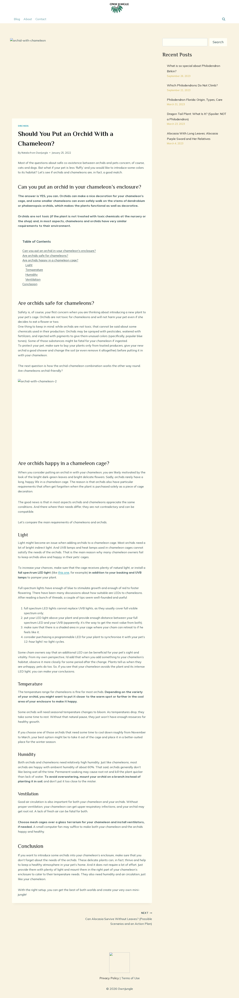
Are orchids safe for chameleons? (45, 255)
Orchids (23, 126)
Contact (40, 19)
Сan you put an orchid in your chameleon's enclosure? (59, 251)
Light (28, 265)
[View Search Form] (223, 19)
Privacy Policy (109, 978)
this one (63, 572)
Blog (17, 19)
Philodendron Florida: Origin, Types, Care (194, 99)
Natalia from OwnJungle (34, 152)
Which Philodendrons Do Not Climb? (192, 85)
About (28, 19)
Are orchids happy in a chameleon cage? (50, 260)
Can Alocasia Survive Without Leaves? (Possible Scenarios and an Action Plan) (118, 918)
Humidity (31, 274)
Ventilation (33, 279)
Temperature (34, 270)
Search (218, 42)
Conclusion (29, 284)
